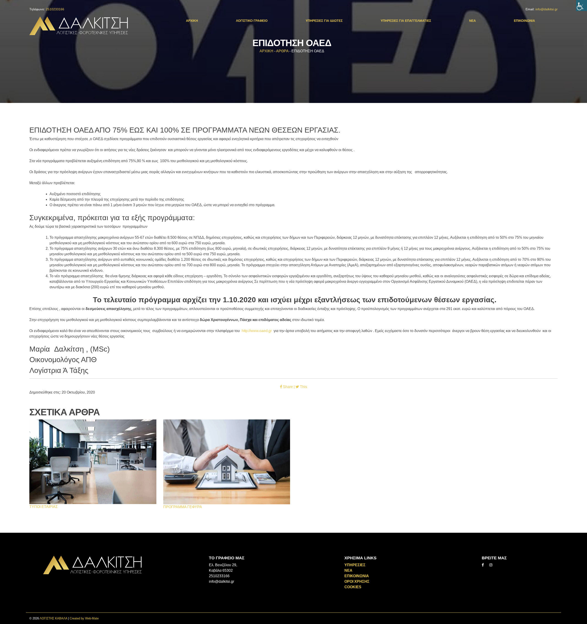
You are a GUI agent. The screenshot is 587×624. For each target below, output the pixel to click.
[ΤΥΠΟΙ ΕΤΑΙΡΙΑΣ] (92, 461)
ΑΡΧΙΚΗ (192, 20)
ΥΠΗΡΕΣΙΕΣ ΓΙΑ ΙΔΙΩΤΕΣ (324, 20)
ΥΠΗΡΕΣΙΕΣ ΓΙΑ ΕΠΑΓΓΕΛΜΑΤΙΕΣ (406, 20)
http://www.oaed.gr (257, 331)
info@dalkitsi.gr (546, 9)
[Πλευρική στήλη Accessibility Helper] (581, 5)
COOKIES (352, 587)
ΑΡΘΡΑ (282, 51)
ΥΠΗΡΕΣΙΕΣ (354, 565)
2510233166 (55, 9)
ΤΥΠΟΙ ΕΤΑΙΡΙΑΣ (43, 507)
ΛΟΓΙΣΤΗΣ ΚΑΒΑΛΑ (53, 618)
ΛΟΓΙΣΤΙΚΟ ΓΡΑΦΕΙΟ (252, 20)
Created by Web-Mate (84, 618)
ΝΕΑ (472, 20)
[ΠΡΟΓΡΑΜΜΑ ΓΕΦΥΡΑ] (226, 461)
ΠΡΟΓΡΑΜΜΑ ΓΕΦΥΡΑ (182, 507)
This (303, 387)
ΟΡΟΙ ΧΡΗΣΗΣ (356, 581)
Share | (289, 387)
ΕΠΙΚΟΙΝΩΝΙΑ (524, 20)
